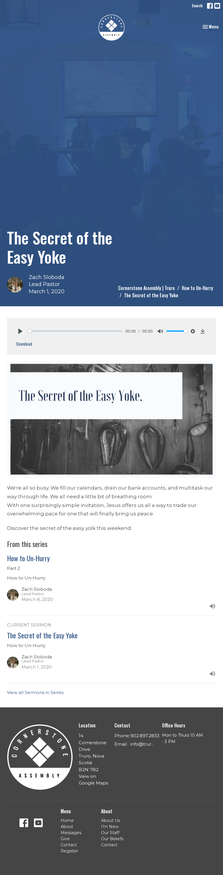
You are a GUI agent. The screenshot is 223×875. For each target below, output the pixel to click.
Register (69, 851)
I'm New (109, 826)
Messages (71, 832)
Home (67, 820)
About (67, 826)
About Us (110, 820)
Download (24, 343)
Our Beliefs (112, 838)
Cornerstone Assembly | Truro (146, 288)
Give (65, 838)
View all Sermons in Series (35, 692)
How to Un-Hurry (197, 288)
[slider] (75, 331)
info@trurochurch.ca (143, 744)
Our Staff (110, 832)
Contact (69, 844)
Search (197, 5)
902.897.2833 (144, 735)
